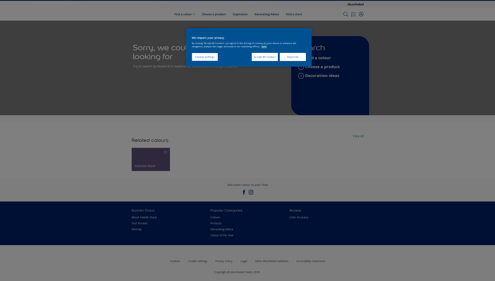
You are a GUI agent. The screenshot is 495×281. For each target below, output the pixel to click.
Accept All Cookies (265, 56)
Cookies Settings (205, 56)
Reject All (292, 56)
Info (264, 46)
